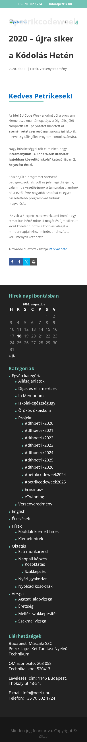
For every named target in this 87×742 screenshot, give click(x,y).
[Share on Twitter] (26, 261)
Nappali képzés (32, 558)
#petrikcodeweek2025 (45, 482)
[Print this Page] (33, 261)
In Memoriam (31, 395)
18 (19, 336)
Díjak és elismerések (37, 388)
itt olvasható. (58, 249)
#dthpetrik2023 (39, 445)
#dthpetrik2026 (39, 467)
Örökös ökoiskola (34, 410)
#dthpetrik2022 (39, 437)
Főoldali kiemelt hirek (38, 531)
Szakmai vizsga (32, 621)
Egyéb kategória (26, 375)
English (18, 511)
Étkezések (21, 518)
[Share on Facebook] (19, 261)
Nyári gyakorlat (32, 578)
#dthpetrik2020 (39, 423)
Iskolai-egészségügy (36, 403)
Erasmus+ (34, 489)
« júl (13, 355)
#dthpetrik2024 (39, 452)
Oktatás (19, 546)
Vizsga (18, 593)
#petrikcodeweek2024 (45, 474)
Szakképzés (35, 571)
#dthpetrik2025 (39, 460)
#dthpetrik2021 (39, 430)
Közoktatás (35, 564)
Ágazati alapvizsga (35, 599)
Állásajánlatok (31, 381)
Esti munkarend (33, 551)
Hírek (34, 69)
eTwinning (34, 496)
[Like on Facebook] (12, 261)
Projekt (24, 417)
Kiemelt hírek (30, 538)
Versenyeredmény (53, 69)
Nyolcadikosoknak (35, 586)
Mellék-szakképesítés (38, 613)
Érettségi (26, 606)
